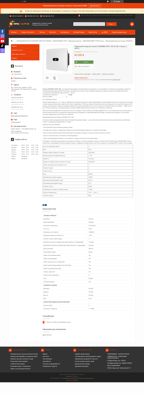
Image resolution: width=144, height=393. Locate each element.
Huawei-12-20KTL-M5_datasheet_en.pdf (58, 322)
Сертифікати (64, 32)
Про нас (42, 32)
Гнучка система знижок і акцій (84, 361)
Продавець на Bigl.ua (72, 376)
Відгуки (14, 46)
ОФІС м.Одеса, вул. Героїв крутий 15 (118, 368)
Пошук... (111, 24)
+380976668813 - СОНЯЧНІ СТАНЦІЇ (118, 354)
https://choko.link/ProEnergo (20, 133)
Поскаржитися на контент (69, 378)
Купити (85, 62)
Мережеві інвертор (75, 41)
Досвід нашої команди (82, 364)
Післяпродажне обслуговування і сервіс (88, 356)
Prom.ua (82, 374)
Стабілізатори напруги (17, 364)
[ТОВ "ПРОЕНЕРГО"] (19, 24)
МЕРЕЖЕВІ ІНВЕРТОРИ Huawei (93, 41)
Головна (14, 32)
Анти (44, 146)
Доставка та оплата (18, 54)
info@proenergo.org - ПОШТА (116, 360)
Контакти (52, 32)
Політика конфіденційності (51, 364)
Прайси (14, 58)
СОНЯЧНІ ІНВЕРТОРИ (59, 41)
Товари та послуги (27, 32)
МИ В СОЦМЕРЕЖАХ (113, 365)
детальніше (95, 6)
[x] (46, 205)
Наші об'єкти (93, 32)
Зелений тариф (78, 32)
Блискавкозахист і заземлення (20, 366)
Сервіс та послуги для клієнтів (20, 368)
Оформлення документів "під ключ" (86, 359)
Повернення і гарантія (50, 366)
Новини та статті (17, 50)
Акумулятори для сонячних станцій (21, 359)
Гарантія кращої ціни (119, 32)
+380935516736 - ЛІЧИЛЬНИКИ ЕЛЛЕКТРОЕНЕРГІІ (117, 357)
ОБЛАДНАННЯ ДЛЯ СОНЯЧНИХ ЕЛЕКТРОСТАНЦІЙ (33, 41)
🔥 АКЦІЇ (105, 32)
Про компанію (47, 359)
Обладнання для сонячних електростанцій (24, 354)
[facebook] (43, 205)
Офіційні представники (82, 354)
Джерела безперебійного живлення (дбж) (23, 356)
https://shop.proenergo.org (19, 116)
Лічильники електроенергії (19, 361)
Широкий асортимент (82, 366)
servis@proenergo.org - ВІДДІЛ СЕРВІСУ (119, 363)
